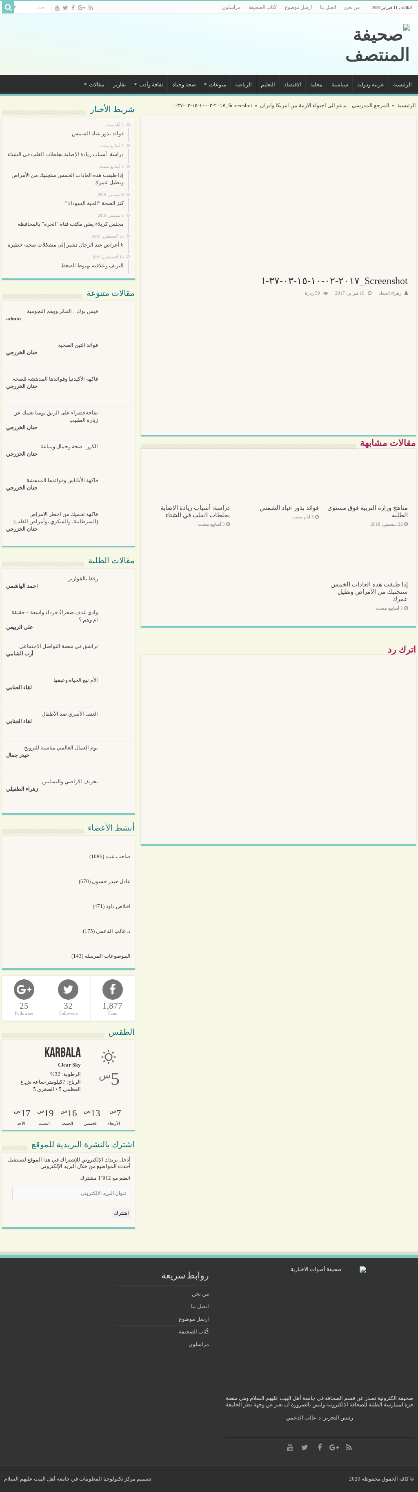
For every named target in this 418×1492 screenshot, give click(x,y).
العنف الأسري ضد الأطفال (70, 714)
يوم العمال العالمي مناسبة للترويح (61, 748)
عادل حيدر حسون (111, 881)
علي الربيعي (19, 627)
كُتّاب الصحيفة (263, 7)
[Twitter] (65, 8)
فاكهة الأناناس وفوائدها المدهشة (62, 480)
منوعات (217, 85)
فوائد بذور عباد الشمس (289, 507)
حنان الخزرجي (22, 352)
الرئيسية (402, 85)
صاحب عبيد (117, 856)
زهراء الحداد (390, 293)
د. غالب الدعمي (113, 931)
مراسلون (231, 7)
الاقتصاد (292, 85)
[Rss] (91, 8)
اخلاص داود (118, 906)
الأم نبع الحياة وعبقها (75, 680)
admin (13, 318)
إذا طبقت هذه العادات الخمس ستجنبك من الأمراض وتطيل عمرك (369, 591)
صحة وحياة (184, 85)
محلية (316, 85)
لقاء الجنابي (19, 687)
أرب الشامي (19, 653)
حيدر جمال (17, 755)
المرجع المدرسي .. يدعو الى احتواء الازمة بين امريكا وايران (324, 105)
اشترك (121, 1213)
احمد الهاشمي (22, 586)
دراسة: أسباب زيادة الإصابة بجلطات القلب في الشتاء (195, 511)
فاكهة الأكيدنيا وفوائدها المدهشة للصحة (55, 379)
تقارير (119, 85)
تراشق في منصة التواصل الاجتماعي (58, 646)
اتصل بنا (328, 7)
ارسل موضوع (298, 7)
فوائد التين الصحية (78, 345)
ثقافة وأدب (151, 85)
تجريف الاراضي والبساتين (70, 781)
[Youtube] (57, 8)
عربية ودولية (370, 85)
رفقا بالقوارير (83, 578)
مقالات (96, 85)
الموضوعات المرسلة (107, 956)
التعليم (268, 85)
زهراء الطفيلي (22, 789)
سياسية (339, 85)
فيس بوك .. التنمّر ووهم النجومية (62, 311)
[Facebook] (73, 8)
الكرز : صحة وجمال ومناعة (69, 446)
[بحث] (8, 7)
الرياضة (243, 85)
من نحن (352, 7)
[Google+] (81, 8)
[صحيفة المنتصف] (354, 44)
